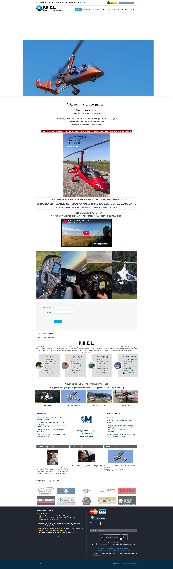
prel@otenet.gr (55, 536)
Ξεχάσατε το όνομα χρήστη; (47, 337)
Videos (68, 564)
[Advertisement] (86, 26)
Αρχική (79, 9)
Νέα (126, 9)
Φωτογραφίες (75, 564)
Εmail (79, 3)
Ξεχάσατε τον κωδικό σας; (46, 334)
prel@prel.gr (46, 536)
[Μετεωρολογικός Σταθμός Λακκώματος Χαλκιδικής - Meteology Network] (86, 420)
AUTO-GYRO (47, 405)
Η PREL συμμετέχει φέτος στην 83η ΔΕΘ (120, 425)
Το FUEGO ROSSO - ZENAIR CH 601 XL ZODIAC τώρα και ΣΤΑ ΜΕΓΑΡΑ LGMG (121, 435)
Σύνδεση (57, 321)
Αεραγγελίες (129, 356)
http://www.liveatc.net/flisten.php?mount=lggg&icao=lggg (114, 550)
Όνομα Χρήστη (47, 307)
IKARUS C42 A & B (99, 405)
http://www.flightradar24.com (98, 555)
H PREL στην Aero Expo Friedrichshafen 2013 (50, 427)
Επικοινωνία (133, 9)
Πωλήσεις (104, 9)
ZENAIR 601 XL (124, 405)
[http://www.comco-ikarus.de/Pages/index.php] (73, 396)
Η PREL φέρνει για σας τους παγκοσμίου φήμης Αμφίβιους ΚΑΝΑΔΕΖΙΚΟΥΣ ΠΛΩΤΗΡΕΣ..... (120, 429)
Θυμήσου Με (48, 317)
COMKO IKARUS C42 (73, 405)
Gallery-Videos (112, 9)
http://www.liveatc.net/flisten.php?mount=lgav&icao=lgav (113, 548)
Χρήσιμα (120, 9)
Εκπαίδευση (95, 9)
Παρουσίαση (86, 9)
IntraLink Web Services (129, 564)
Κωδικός (49, 312)
